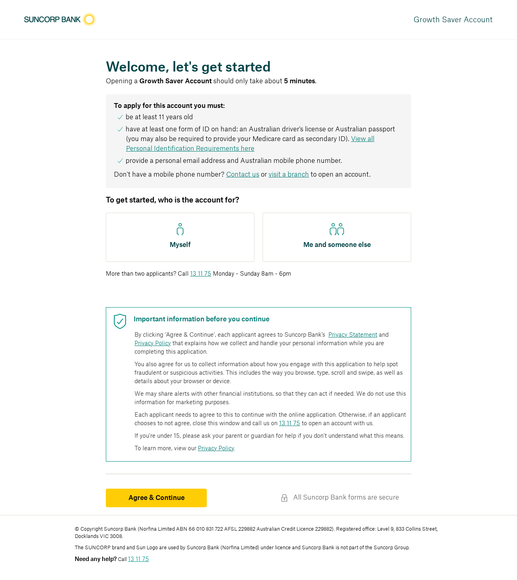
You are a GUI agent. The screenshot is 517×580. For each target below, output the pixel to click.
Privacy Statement (352, 335)
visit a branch (289, 174)
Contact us (242, 174)
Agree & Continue (156, 498)
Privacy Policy (153, 343)
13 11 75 (200, 274)
